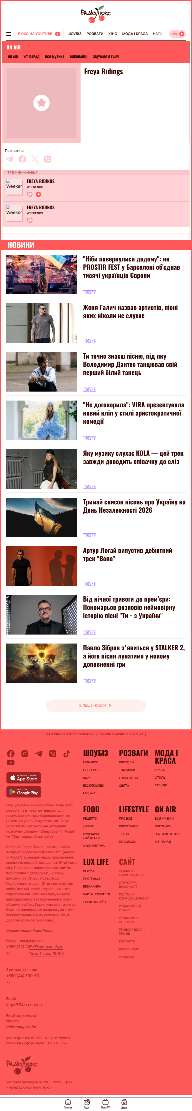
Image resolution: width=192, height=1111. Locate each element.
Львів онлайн (94, 902)
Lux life (96, 861)
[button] (30, 194)
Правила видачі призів (132, 932)
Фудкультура (94, 846)
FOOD (91, 809)
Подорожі (127, 842)
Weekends (35, 187)
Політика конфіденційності (134, 896)
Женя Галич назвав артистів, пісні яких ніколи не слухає (130, 311)
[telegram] (9, 159)
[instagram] (24, 753)
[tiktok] (66, 753)
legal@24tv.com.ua (24, 1004)
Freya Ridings (40, 181)
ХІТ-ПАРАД (32, 56)
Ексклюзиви (93, 786)
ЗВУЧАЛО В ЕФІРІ (106, 56)
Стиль (160, 778)
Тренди (161, 785)
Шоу (86, 778)
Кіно (112, 33)
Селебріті (91, 770)
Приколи (126, 762)
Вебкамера (92, 887)
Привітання (128, 826)
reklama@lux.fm (21, 1027)
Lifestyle (134, 809)
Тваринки (127, 770)
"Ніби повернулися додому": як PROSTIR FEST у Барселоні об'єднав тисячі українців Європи (131, 267)
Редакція (126, 957)
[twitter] (35, 159)
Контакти (127, 941)
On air (13, 56)
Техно (124, 834)
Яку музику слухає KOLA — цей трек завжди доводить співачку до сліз (133, 457)
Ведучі (88, 871)
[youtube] (10, 762)
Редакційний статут (130, 908)
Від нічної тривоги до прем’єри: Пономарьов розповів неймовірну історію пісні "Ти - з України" (129, 607)
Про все (125, 819)
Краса (160, 770)
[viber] (47, 159)
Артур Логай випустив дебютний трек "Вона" (127, 554)
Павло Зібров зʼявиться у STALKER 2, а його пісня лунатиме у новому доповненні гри (134, 656)
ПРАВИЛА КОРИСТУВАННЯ (131, 873)
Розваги (94, 33)
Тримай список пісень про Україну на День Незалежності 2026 (134, 506)
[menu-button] (8, 34)
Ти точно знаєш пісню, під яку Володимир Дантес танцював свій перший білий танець (130, 364)
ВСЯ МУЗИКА (54, 56)
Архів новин (129, 949)
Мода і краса (135, 33)
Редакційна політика (128, 920)
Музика (89, 793)
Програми (91, 879)
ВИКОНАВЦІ (79, 56)
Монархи (90, 762)
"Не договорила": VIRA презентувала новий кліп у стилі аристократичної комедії (133, 413)
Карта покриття (96, 894)
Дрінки (89, 826)
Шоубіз (75, 33)
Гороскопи (128, 778)
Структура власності (128, 885)
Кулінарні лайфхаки (91, 836)
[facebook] (22, 159)
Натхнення (164, 33)
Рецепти (90, 819)
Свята (124, 786)
